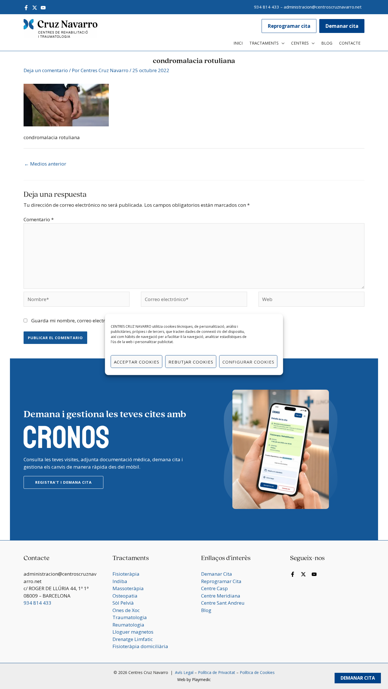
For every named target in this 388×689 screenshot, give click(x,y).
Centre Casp (214, 588)
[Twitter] (34, 7)
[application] (281, 43)
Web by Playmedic (194, 679)
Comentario (39, 219)
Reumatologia (128, 624)
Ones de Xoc (126, 610)
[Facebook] (26, 7)
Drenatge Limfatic (132, 639)
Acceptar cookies (136, 361)
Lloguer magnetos (132, 632)
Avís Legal (183, 672)
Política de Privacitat (216, 672)
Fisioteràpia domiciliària (140, 646)
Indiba (119, 581)
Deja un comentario (46, 70)
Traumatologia (129, 617)
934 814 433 (266, 7)
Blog (206, 610)
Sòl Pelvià (123, 603)
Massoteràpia (128, 588)
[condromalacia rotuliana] (66, 104)
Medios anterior (45, 163)
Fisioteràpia (125, 574)
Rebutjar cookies (190, 361)
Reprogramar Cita (221, 581)
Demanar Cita (358, 678)
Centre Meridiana (220, 595)
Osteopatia (124, 595)
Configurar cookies (248, 361)
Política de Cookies (257, 672)
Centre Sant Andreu (223, 603)
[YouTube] (43, 7)
